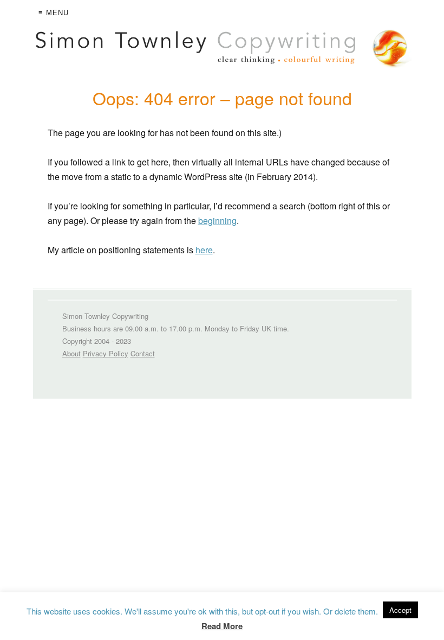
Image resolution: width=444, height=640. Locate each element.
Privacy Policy (105, 353)
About (71, 353)
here (204, 250)
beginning (217, 220)
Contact (142, 353)
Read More (222, 626)
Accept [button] (400, 610)
